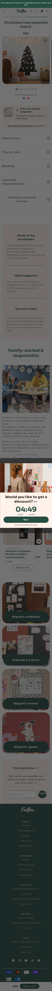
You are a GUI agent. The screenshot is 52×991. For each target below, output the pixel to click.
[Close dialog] (49, 465)
